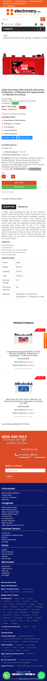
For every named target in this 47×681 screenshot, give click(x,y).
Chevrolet (26, 601)
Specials (5, 556)
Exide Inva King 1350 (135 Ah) (17, 424)
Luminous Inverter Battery (12, 639)
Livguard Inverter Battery (30, 641)
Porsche (17, 615)
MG (16, 612)
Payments (5, 500)
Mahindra (14, 607)
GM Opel (38, 618)
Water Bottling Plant (9, 510)
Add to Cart (19, 183)
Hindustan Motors (22, 609)
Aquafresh (19, 645)
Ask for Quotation (25, 137)
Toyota (35, 601)
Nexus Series (32, 648)
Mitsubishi (24, 612)
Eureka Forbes (8, 650)
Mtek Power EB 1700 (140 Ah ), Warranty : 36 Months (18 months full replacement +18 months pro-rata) (23, 401)
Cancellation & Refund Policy (12, 535)
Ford (22, 607)
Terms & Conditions (9, 497)
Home (5, 36)
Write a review (16, 199)
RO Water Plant (28, 589)
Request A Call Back (45, 340)
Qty (3, 173)
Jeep (10, 612)
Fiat (4, 609)
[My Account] (36, 24)
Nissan (5, 607)
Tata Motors (7, 601)
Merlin (22, 648)
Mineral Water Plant (9, 507)
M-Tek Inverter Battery (10, 641)
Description (8, 207)
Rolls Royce (27, 615)
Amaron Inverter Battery (32, 639)
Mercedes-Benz (22, 604)
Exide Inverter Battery (26, 636)
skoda (29, 607)
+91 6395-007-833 (10, 6)
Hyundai (30, 598)
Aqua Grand (31, 645)
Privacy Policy (7, 495)
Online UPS (7, 656)
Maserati (13, 620)
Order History (7, 569)
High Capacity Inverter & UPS (13, 525)
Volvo (11, 609)
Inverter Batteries (8, 521)
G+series (6, 648)
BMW (11, 604)
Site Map (5, 542)
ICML (28, 620)
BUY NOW (20, 187)
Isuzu (36, 615)
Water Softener (28, 592)
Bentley (35, 620)
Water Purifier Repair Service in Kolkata (30, 666)
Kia (4, 612)
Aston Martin (18, 618)
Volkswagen (39, 607)
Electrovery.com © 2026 (29, 679)
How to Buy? (6, 559)
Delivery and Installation (11, 493)
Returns (4, 537)
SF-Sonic (6, 629)
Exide (9, 99)
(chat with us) (35, 169)
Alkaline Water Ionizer (10, 514)
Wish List (5, 571)
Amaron (26, 627)
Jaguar (32, 604)
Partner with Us (7, 554)
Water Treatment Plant (10, 512)
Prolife (14, 648)
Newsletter (6, 573)
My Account (6, 566)
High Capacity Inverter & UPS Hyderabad (17, 662)
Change (18, 24)
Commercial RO (7, 519)
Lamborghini (35, 612)
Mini (21, 620)
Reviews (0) (23, 207)
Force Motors (36, 609)
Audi (4, 604)
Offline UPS (31, 654)
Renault (40, 604)
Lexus (5, 620)
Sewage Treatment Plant (11, 592)
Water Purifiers (7, 523)
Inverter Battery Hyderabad (28, 660)
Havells (18, 650)
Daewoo (29, 618)
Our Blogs (5, 575)
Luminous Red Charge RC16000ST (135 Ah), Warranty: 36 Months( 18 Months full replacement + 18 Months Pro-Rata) (23, 354)
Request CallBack (10, 137)
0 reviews (5, 199)
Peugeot (14, 623)
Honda (17, 601)
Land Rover (7, 615)
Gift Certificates (7, 552)
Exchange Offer (7, 148)
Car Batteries (6, 516)
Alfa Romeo (7, 618)
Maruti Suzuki (19, 598)
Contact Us (6, 533)
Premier (5, 623)
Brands (4, 550)
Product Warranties (9, 540)
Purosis (26, 650)
